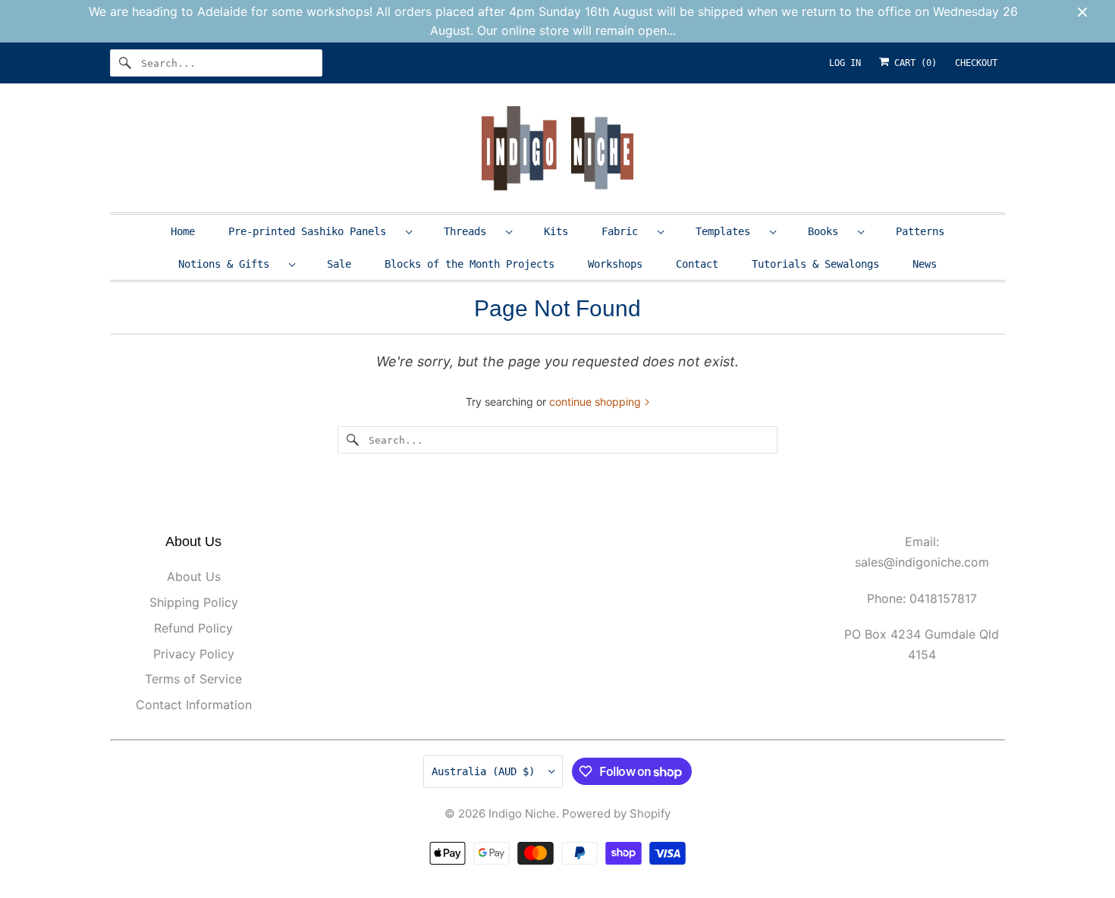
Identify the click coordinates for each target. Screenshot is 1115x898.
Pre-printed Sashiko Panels (313, 231)
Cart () (913, 63)
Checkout (976, 63)
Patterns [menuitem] (920, 231)
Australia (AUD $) (486, 771)
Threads (471, 231)
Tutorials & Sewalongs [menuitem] (815, 264)
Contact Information (194, 704)
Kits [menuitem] (556, 231)
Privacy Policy (193, 653)
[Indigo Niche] (557, 151)
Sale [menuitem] (339, 264)
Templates (729, 231)
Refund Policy (193, 628)
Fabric (625, 231)
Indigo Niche (522, 813)
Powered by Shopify (616, 813)
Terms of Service (193, 678)
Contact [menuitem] (697, 264)
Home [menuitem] (183, 231)
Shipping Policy (193, 602)
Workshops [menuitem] (615, 264)
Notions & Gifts (229, 264)
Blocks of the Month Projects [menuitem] (469, 264)
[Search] (125, 63)
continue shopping (596, 401)
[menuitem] (319, 231)
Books (829, 231)
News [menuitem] (924, 264)
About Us (194, 576)
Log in (845, 63)
